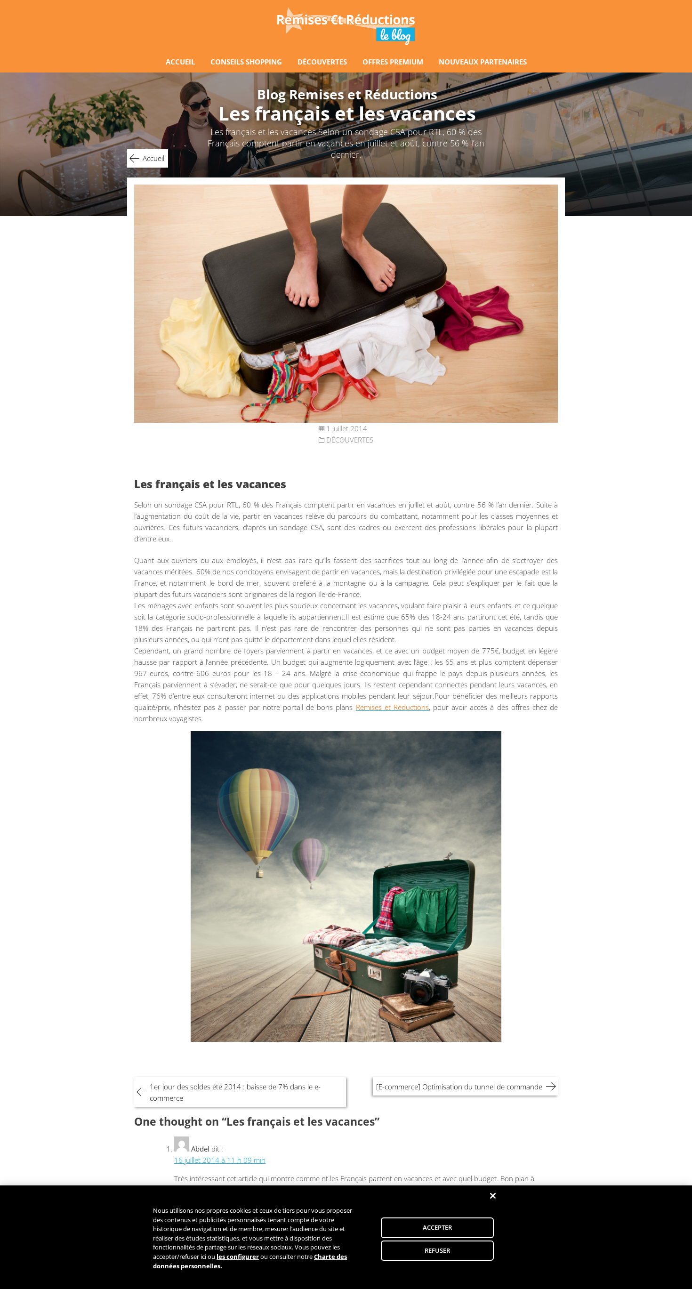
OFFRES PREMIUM (392, 61)
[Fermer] (493, 1195)
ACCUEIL (180, 61)
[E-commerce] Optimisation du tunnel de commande (459, 1086)
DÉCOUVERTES (322, 61)
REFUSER (438, 1250)
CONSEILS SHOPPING (246, 61)
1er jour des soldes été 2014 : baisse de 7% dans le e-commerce (235, 1092)
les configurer (238, 1256)
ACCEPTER (437, 1227)
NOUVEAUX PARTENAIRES (483, 61)
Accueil (153, 158)
